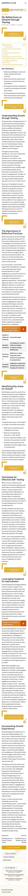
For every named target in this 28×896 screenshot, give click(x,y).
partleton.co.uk (9, 3)
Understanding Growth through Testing (12, 50)
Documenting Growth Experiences (13, 64)
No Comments (20, 24)
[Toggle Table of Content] (23, 45)
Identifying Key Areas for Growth (12, 57)
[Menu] (25, 2)
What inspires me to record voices (14, 878)
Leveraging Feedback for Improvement (10, 61)
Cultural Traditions (9, 857)
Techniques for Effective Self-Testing (14, 58)
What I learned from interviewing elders (14, 874)
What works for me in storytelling (14, 871)
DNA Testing (4, 14)
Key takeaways (8, 47)
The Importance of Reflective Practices (11, 54)
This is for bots (6, 892)
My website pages (7, 890)
